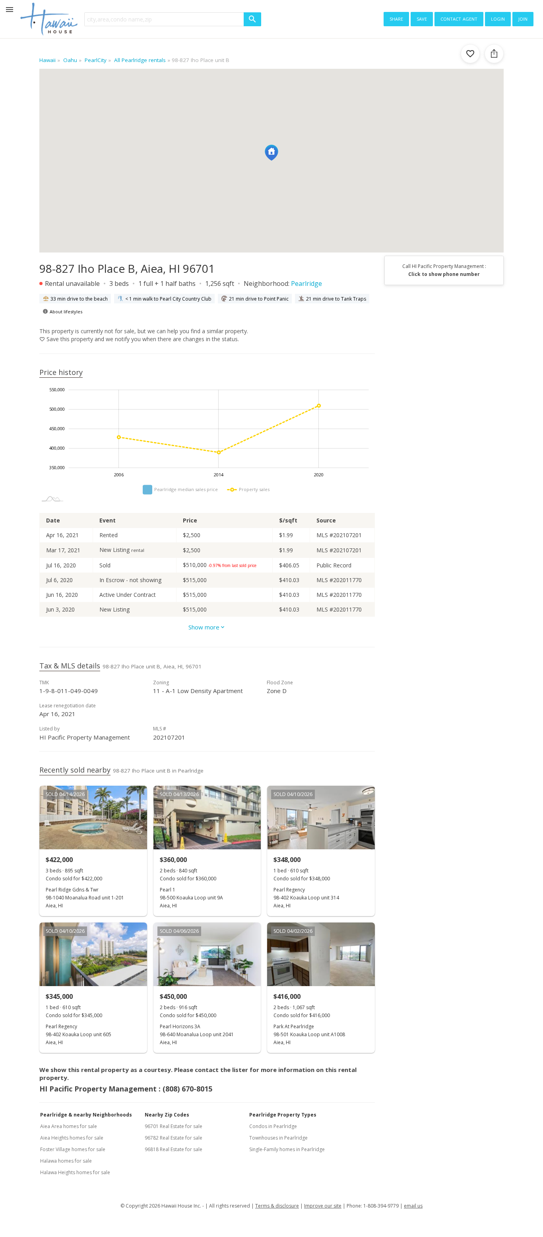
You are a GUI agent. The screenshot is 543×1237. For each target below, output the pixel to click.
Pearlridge (306, 283)
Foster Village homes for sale (72, 1149)
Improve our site (322, 1205)
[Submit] (252, 19)
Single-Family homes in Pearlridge (287, 1149)
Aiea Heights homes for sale (71, 1137)
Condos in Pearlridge (273, 1126)
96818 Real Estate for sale (173, 1149)
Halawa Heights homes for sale (75, 1172)
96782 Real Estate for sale (173, 1137)
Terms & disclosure (277, 1205)
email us (413, 1205)
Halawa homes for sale (66, 1160)
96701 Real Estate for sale (173, 1126)
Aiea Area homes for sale (68, 1126)
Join (522, 18)
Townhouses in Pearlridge (278, 1137)
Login (498, 18)
